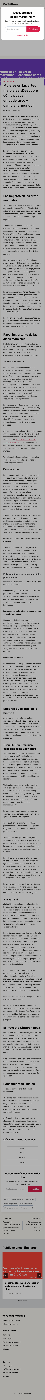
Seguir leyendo (22, 35)
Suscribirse (33, 29)
